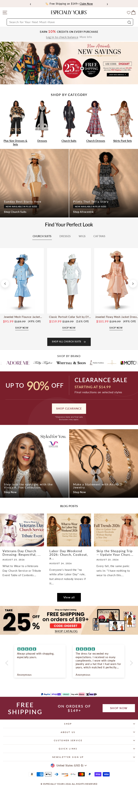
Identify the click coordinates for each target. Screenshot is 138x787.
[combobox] (70, 22)
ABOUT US (68, 732)
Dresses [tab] (65, 236)
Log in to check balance (62, 37)
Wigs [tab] (82, 236)
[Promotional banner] (69, 63)
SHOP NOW (119, 708)
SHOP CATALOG (66, 631)
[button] (7, 662)
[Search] (129, 22)
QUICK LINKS (68, 748)
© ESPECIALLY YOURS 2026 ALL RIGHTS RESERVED (69, 784)
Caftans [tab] (99, 236)
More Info (86, 37)
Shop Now (10, 492)
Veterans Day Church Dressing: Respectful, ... (22, 552)
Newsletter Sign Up (68, 757)
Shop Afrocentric (83, 211)
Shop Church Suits (15, 211)
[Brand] (21, 362)
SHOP (68, 724)
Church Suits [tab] (42, 236)
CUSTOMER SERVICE (68, 740)
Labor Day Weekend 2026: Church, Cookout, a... (68, 554)
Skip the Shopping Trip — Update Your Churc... (115, 552)
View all (69, 597)
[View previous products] (5, 284)
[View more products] (133, 284)
